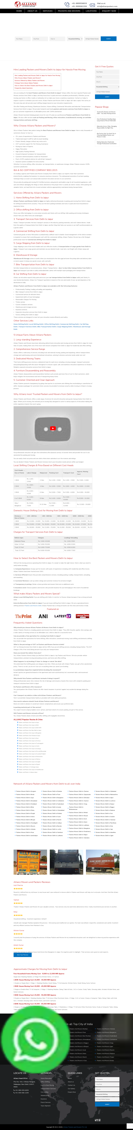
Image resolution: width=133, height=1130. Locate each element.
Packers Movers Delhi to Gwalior (105, 816)
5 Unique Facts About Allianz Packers (26, 83)
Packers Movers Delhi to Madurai (105, 810)
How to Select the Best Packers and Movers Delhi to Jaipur (34, 85)
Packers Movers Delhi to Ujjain (104, 835)
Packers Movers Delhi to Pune (51, 794)
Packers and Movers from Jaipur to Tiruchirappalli (31, 743)
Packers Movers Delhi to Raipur (78, 835)
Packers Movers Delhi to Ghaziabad (26, 801)
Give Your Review (22, 955)
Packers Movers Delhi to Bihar (25, 807)
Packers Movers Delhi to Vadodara (79, 838)
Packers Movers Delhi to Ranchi (52, 820)
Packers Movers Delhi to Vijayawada (80, 794)
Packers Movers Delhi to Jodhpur (52, 823)
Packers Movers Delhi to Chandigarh (27, 823)
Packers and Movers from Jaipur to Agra (29, 738)
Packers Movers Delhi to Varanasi (105, 820)
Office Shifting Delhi (51, 324)
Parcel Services (46, 1102)
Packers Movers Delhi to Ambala (25, 829)
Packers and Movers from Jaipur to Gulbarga (30, 748)
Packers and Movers (69, 11)
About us (32, 11)
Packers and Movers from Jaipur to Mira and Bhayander (32, 751)
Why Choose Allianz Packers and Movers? (28, 78)
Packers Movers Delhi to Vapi (104, 829)
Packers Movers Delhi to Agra (25, 798)
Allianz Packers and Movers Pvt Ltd (75, 1127)
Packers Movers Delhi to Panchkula (106, 823)
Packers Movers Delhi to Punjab (25, 813)
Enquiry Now (109, 11)
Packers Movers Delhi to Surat (52, 816)
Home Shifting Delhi (21, 324)
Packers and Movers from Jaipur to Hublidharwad (31, 769)
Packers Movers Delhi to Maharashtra (107, 794)
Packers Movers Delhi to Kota (104, 826)
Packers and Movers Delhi (33, 606)
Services (47, 11)
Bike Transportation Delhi (46, 327)
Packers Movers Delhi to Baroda (52, 826)
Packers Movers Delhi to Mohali (78, 812)
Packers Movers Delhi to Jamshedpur (27, 835)
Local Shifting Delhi (36, 324)
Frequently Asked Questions (24, 88)
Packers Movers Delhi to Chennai (78, 791)
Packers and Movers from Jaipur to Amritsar (30, 741)
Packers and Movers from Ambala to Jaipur (29, 735)
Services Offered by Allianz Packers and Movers (30, 80)
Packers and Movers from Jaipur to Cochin (29, 746)
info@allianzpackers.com (107, 6)
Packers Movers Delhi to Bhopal (25, 820)
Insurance (44, 1099)
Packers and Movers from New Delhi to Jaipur (30, 730)
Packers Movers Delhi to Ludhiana (53, 835)
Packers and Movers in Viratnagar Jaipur (29, 767)
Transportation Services (48, 1089)
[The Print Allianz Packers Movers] (23, 616)
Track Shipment (45, 1106)
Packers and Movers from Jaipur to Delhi (29, 725)
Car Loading (44, 1092)
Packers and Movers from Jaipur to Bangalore (30, 733)
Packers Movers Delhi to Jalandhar (106, 832)
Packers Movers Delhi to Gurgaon (26, 791)
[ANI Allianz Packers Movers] (43, 616)
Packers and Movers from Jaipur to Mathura (29, 759)
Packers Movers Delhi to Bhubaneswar (76, 808)
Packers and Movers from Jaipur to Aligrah (29, 764)
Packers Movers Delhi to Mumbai (52, 791)
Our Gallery (71, 1089)
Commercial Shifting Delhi (69, 324)
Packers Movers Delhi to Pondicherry (80, 831)
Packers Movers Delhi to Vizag (78, 804)
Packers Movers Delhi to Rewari (78, 816)
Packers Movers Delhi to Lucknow (105, 801)
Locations (91, 11)
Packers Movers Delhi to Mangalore (79, 828)
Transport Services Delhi (27, 327)
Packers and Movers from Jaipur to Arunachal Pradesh (32, 754)
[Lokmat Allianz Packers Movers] (82, 616)
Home (19, 11)
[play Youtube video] (53, 428)
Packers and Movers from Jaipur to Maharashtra (31, 756)
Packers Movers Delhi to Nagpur (105, 807)
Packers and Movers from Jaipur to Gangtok (29, 761)
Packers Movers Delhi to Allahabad (106, 791)
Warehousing (45, 1096)
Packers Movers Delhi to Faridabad (26, 804)
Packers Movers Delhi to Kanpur (105, 804)
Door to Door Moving (47, 1085)
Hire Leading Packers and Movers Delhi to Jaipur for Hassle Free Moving (37, 75)
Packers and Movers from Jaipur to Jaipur (29, 722)
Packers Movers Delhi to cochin (52, 829)
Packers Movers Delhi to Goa (104, 813)
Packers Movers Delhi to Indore (25, 816)
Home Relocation (46, 1078)
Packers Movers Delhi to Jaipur (104, 798)
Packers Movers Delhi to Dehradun (79, 798)
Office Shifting (45, 1082)
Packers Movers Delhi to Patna (25, 810)
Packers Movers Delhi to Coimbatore (53, 801)
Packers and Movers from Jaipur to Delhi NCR (30, 727)
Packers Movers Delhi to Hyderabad (53, 804)
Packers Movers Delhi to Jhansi (78, 822)
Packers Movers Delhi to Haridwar (53, 832)
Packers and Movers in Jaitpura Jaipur (28, 772)
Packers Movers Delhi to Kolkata (52, 813)
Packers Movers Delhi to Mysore (25, 826)
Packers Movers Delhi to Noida (25, 794)
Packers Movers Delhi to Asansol (78, 801)
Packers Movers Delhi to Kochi (78, 819)
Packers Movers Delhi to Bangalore (53, 798)
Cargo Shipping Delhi (64, 327)
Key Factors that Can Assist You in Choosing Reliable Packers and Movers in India (106, 135)
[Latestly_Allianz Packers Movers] (62, 616)
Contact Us (22, 15)
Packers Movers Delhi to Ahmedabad (53, 810)
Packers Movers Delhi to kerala (52, 807)
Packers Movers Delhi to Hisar (25, 832)
